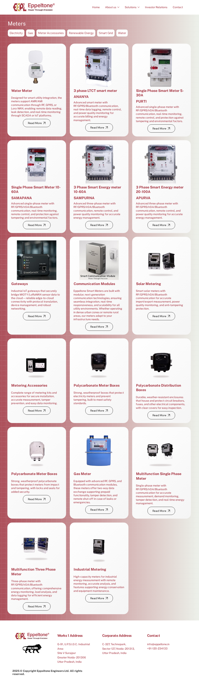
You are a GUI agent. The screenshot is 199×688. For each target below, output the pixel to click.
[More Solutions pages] (139, 7)
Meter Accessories (51, 33)
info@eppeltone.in (158, 644)
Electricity (16, 33)
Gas (30, 33)
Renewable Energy (81, 33)
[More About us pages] (118, 7)
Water (122, 33)
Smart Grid (106, 33)
